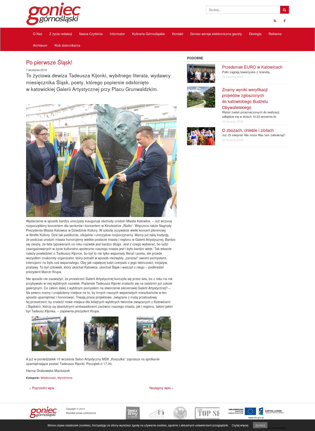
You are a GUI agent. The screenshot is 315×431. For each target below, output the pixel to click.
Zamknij (260, 425)
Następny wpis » (161, 388)
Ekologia (255, 33)
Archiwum (40, 45)
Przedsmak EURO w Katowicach (252, 67)
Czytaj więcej (240, 425)
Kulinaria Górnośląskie (148, 33)
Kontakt (177, 33)
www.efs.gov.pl (256, 417)
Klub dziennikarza (67, 45)
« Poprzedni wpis (41, 388)
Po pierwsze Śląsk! (49, 62)
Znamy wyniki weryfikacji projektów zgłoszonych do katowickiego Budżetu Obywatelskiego (245, 98)
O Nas (37, 33)
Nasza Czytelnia (91, 33)
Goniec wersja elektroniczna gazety (216, 33)
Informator (117, 33)
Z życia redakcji (60, 33)
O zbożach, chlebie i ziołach (248, 130)
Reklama (275, 33)
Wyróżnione (64, 378)
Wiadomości (48, 378)
